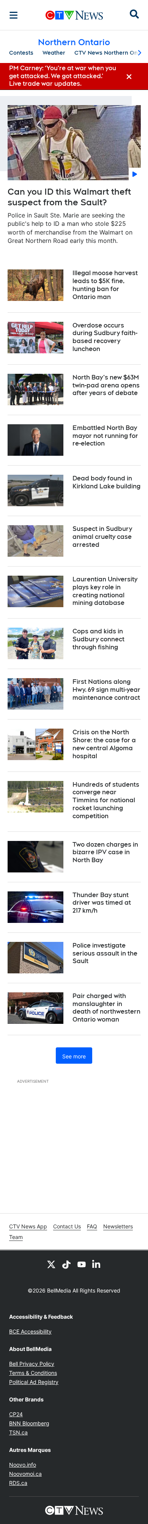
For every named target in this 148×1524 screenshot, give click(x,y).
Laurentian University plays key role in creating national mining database (104, 591)
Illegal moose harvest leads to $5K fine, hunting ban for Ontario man (105, 284)
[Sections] (13, 15)
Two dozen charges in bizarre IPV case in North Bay (105, 852)
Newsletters (118, 1226)
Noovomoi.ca (25, 1473)
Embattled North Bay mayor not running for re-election (105, 435)
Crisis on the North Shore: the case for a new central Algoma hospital (104, 744)
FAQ (92, 1226)
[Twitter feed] (51, 1264)
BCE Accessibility (30, 1331)
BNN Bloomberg (29, 1423)
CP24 (16, 1414)
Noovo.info (22, 1464)
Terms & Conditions (33, 1373)
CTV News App (28, 1226)
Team (16, 1237)
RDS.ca (18, 1483)
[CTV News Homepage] (74, 15)
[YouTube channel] (81, 1264)
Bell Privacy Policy (31, 1363)
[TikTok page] (66, 1264)
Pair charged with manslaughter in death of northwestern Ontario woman (106, 1007)
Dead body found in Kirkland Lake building (106, 482)
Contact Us (67, 1226)
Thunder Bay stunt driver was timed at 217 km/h (101, 903)
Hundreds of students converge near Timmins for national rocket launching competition (105, 800)
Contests (21, 53)
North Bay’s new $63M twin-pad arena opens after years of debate (106, 385)
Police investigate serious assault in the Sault (104, 953)
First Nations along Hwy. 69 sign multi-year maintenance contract (106, 689)
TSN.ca (18, 1432)
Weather (54, 53)
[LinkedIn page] (96, 1264)
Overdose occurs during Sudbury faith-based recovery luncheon (104, 337)
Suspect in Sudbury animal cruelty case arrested (102, 536)
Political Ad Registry (33, 1382)
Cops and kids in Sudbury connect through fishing (98, 639)
